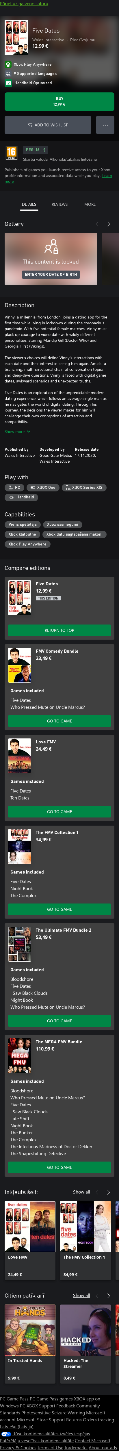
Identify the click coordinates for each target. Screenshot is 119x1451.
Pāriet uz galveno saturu (24, 3)
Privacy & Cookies (18, 1447)
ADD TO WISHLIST (51, 125)
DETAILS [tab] (29, 204)
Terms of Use (50, 1447)
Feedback (65, 1405)
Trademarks (76, 1447)
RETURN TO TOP (59, 630)
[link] (30, 1240)
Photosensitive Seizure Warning (53, 1412)
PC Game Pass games (51, 1398)
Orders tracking (98, 1419)
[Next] (108, 224)
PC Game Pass (14, 1398)
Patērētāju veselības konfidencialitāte (37, 1440)
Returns (74, 1419)
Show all (81, 1192)
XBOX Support (41, 1405)
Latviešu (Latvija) (17, 1426)
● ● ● (105, 124)
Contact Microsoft (92, 1440)
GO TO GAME (59, 721)
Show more (15, 431)
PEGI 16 (32, 150)
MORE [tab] (90, 204)
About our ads (103, 1447)
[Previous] (97, 224)
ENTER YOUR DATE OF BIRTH (51, 275)
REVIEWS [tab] (60, 204)
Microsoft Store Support (41, 1419)
